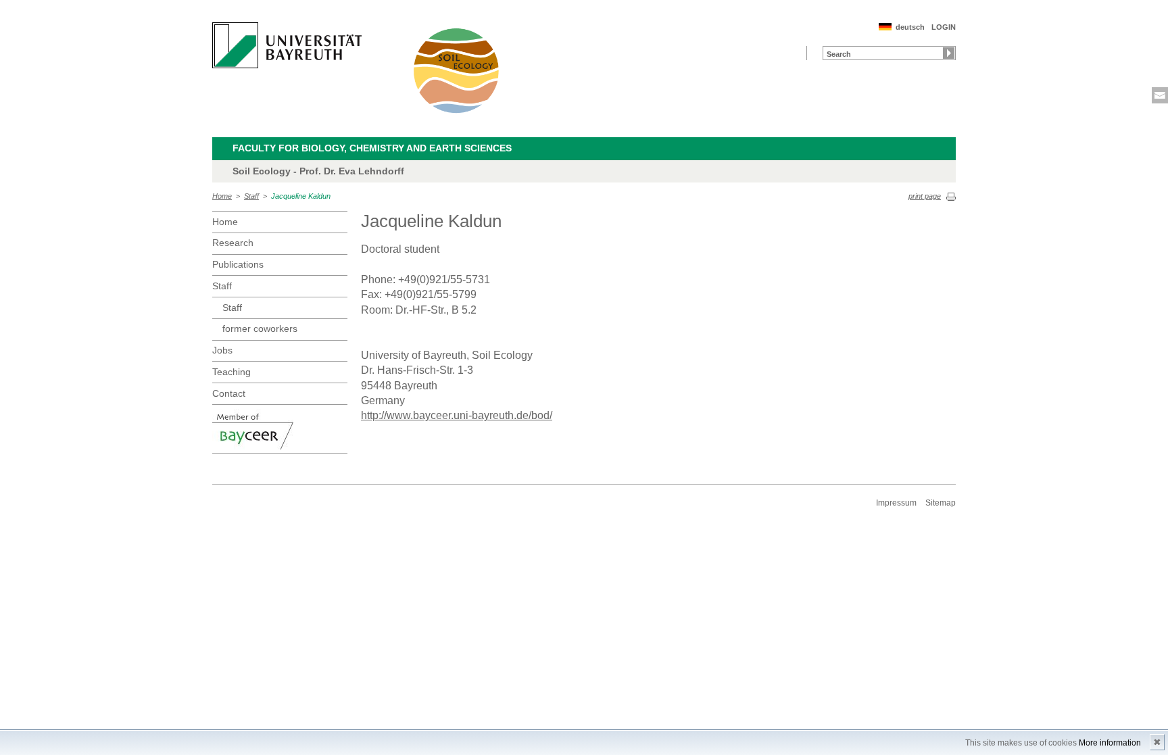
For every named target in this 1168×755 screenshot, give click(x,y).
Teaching (231, 371)
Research (232, 242)
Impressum (896, 503)
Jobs (222, 350)
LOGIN (943, 27)
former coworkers (259, 328)
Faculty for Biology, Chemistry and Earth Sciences (372, 148)
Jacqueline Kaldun (301, 196)
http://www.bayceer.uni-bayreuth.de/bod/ (456, 415)
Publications (238, 264)
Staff (251, 196)
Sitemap (940, 503)
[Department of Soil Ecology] (457, 70)
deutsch (910, 27)
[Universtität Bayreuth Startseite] (287, 45)
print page (924, 196)
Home (222, 196)
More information (1110, 743)
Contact (228, 393)
